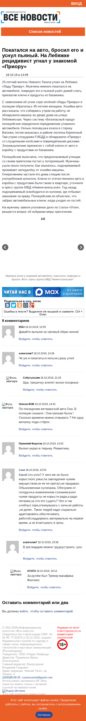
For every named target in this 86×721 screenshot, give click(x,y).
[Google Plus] (31, 305)
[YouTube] (11, 3)
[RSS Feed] (4, 3)
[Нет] (81, 708)
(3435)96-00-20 (11, 677)
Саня (22, 470)
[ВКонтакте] (7, 305)
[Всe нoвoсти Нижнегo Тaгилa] (30, 26)
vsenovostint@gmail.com (37, 677)
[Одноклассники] (19, 305)
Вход (76, 3)
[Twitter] (13, 305)
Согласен (44, 714)
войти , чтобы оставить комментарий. (46, 611)
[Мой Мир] (25, 305)
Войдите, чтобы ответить (36, 339)
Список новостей (45, 32)
